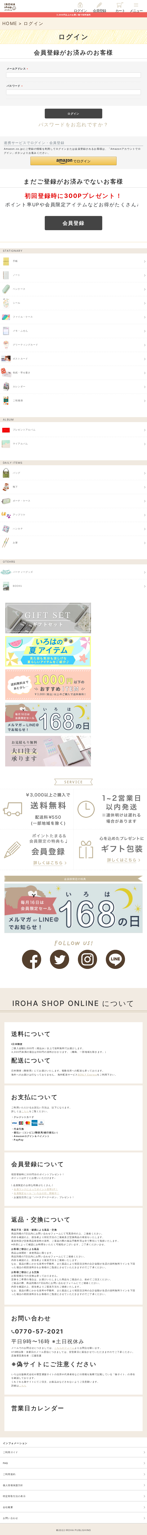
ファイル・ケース (23, 316)
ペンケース (19, 288)
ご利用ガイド (10, 1452)
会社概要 (8, 1507)
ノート (16, 275)
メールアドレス (18, 69)
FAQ (5, 1463)
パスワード (15, 86)
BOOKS (17, 585)
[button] (73, 161)
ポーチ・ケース (21, 500)
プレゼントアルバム (24, 429)
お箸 (15, 542)
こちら (25, 1111)
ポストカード (20, 358)
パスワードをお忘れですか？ (73, 124)
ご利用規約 (9, 1474)
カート (120, 10)
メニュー (136, 10)
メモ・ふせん (20, 330)
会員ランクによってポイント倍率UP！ (36, 1189)
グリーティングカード (25, 344)
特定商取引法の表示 (14, 1496)
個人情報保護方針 (13, 1485)
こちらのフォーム (64, 1347)
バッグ (16, 473)
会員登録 (99, 10)
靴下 (15, 487)
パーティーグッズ (23, 571)
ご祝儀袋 (18, 400)
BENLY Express (87, 1074)
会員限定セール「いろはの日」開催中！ (36, 1193)
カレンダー (19, 386)
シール (16, 302)
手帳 (15, 261)
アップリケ (19, 514)
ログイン (80, 10)
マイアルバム (20, 443)
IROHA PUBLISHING (78, 1530)
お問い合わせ (10, 1518)
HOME (9, 23)
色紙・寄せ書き (21, 372)
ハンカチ (18, 528)
